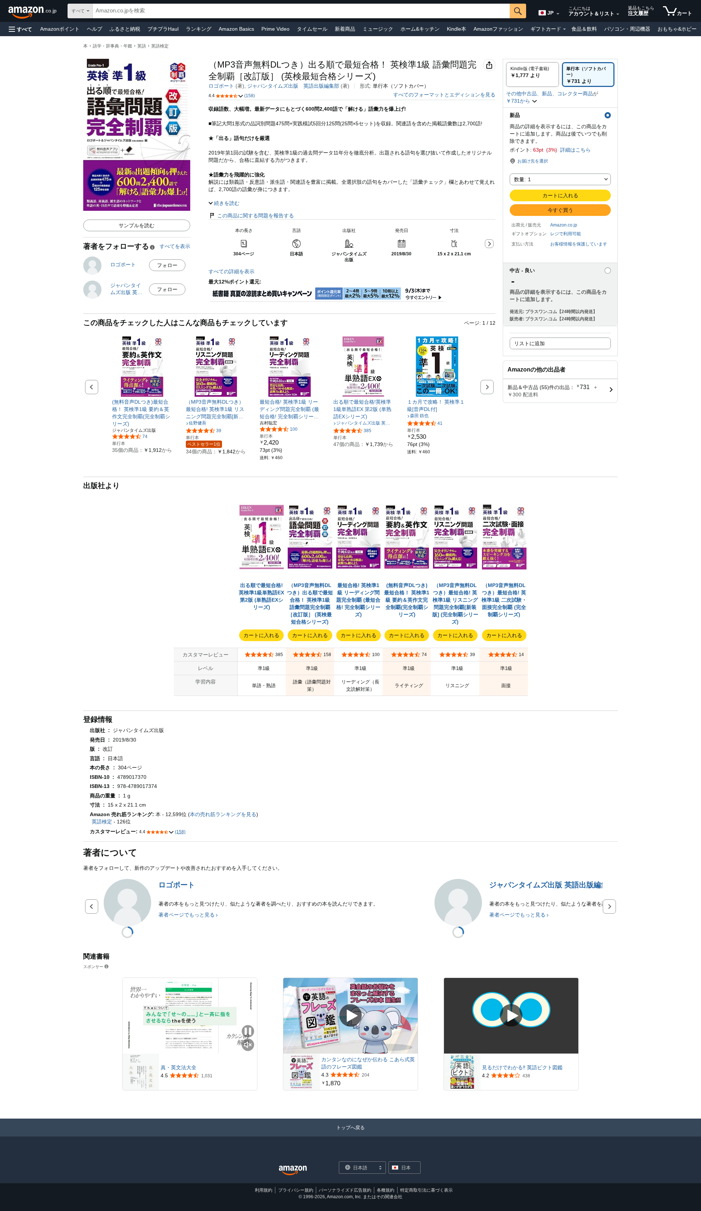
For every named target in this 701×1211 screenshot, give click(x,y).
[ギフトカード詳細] (564, 29)
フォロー (167, 265)
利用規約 (263, 1190)
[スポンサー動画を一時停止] (248, 1032)
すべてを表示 (175, 246)
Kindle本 (456, 29)
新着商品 (345, 29)
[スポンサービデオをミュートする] (248, 1045)
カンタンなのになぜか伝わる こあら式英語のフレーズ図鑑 (368, 1063)
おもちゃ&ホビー (677, 29)
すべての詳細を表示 (231, 271)
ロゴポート (221, 86)
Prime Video (275, 29)
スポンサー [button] (93, 966)
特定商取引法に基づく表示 (426, 1190)
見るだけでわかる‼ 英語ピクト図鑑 (522, 1067)
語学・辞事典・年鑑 (112, 46)
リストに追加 (529, 343)
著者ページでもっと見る (186, 915)
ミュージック (378, 29)
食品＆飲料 (584, 29)
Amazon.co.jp (563, 225)
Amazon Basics (236, 29)
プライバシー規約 (295, 1190)
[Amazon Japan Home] (293, 1170)
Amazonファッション (498, 29)
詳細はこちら (575, 150)
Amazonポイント (60, 29)
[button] (20, 29)
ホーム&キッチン (420, 29)
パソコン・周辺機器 (627, 29)
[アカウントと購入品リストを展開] (617, 14)
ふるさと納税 (125, 29)
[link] (142, 412)
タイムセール (312, 29)
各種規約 (385, 1190)
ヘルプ (94, 29)
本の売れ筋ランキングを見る (223, 814)
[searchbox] (301, 11)
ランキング (198, 29)
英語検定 (160, 46)
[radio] (532, 74)
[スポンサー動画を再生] (350, 1016)
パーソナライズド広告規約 (345, 1190)
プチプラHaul (163, 29)
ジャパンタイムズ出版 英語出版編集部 (293, 86)
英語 (141, 46)
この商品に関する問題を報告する (255, 215)
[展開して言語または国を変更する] (557, 14)
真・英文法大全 (178, 1067)
